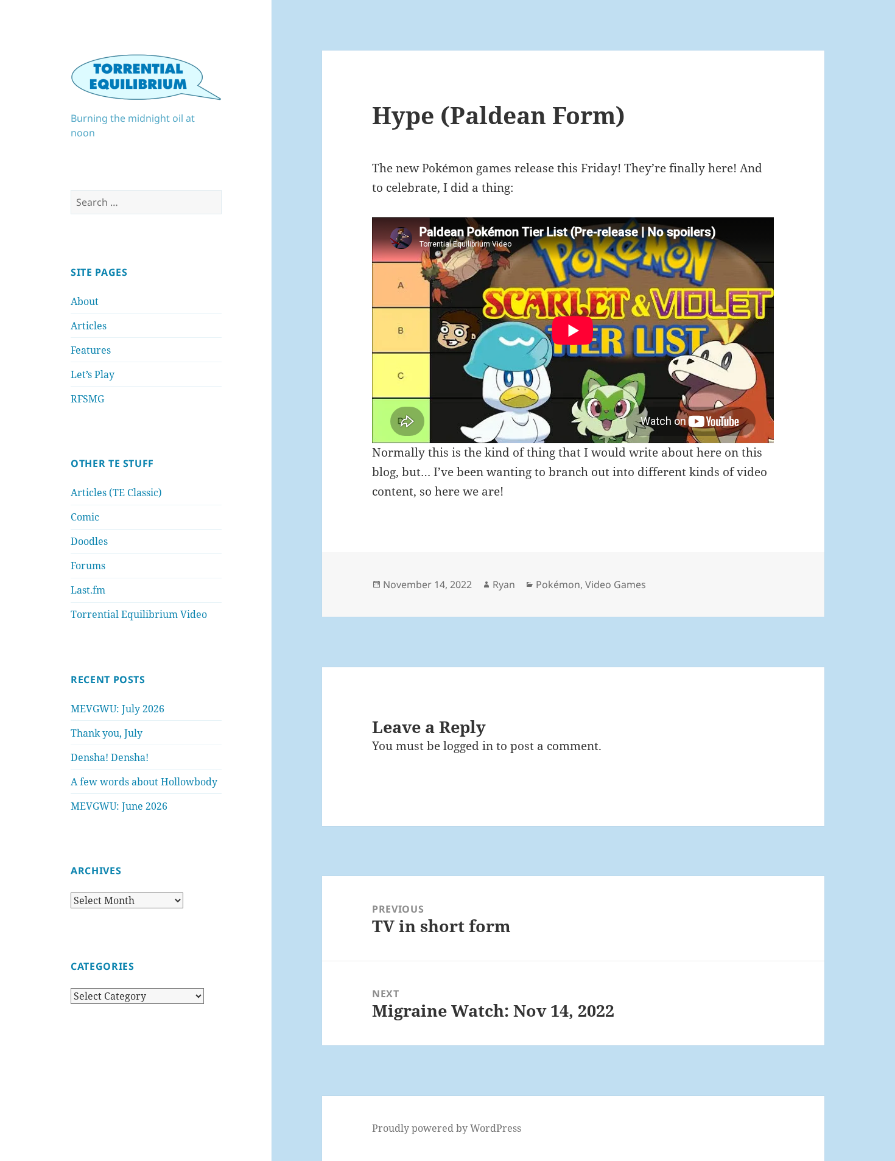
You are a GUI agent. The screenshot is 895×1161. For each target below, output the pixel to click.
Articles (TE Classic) (116, 492)
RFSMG (87, 398)
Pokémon (558, 584)
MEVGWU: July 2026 (117, 708)
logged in (468, 746)
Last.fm (88, 590)
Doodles (89, 541)
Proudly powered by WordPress (446, 1128)
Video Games (615, 584)
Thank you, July (106, 733)
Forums (88, 565)
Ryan (504, 584)
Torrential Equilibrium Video (139, 614)
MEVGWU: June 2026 (119, 806)
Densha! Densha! (110, 757)
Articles (89, 325)
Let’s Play (92, 374)
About (85, 301)
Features (91, 350)
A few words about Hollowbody (144, 781)
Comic (85, 517)
